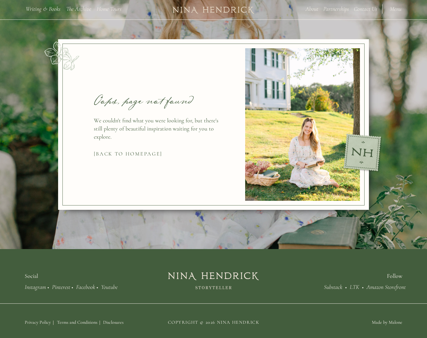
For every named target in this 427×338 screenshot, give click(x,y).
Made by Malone (387, 322)
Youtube (109, 286)
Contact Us (365, 8)
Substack (333, 286)
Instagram (35, 286)
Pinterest (61, 286)
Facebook (85, 286)
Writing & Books (43, 8)
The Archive (78, 8)
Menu (395, 8)
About (312, 8)
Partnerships (336, 8)
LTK (354, 286)
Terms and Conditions (77, 322)
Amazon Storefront (386, 286)
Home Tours (109, 8)
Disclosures (113, 322)
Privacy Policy (38, 322)
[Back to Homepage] (128, 154)
